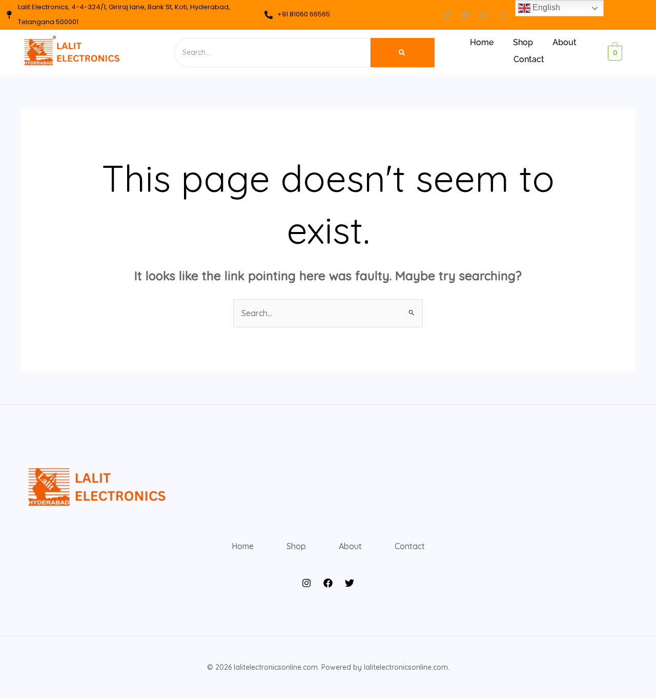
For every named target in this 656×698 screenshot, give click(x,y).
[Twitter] (349, 583)
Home (482, 42)
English (545, 7)
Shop (523, 42)
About (564, 42)
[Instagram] (306, 583)
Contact (529, 59)
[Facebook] (328, 583)
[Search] (403, 52)
